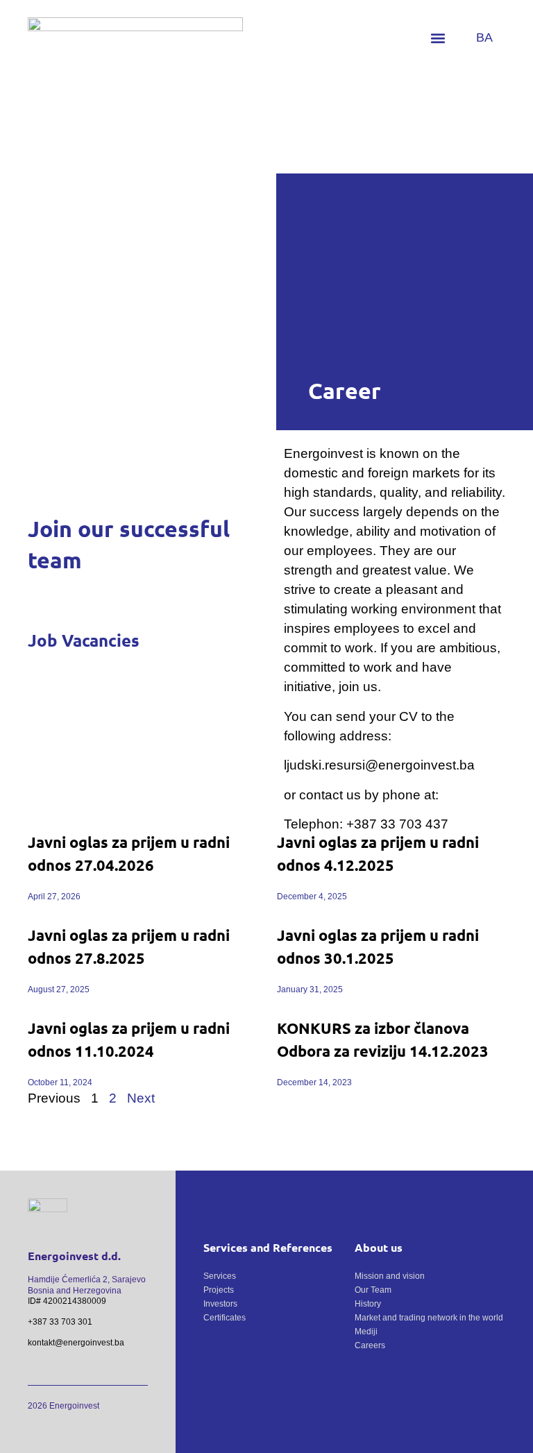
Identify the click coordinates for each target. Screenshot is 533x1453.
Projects (218, 1290)
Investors (220, 1304)
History (368, 1304)
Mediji (366, 1331)
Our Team (373, 1290)
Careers (370, 1345)
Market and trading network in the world (429, 1318)
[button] (438, 38)
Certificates (224, 1318)
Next (141, 1098)
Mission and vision (390, 1276)
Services (219, 1276)
